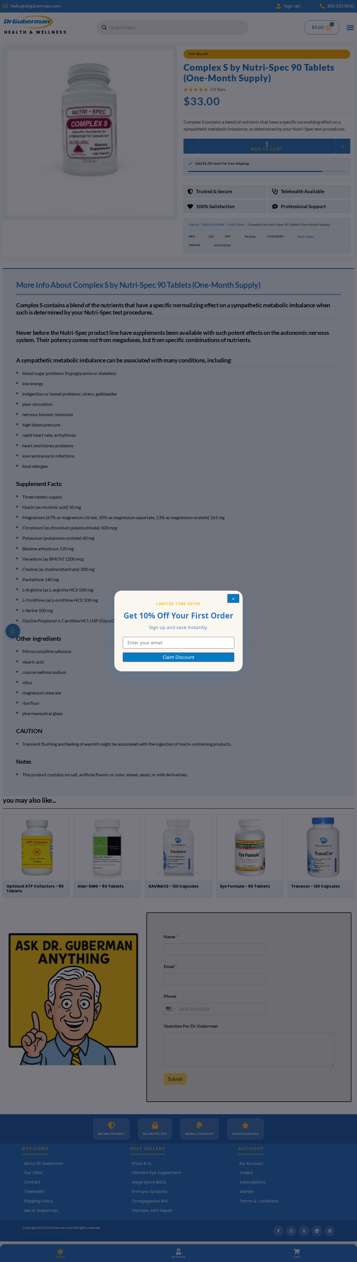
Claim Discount (178, 657)
